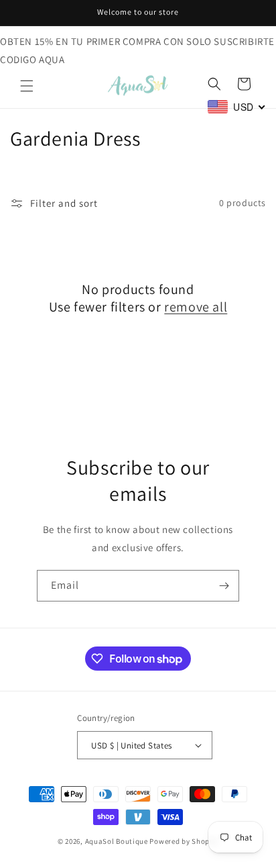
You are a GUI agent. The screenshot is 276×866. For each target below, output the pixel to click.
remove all (195, 307)
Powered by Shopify (183, 841)
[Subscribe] (223, 586)
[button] (27, 86)
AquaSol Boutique (116, 841)
